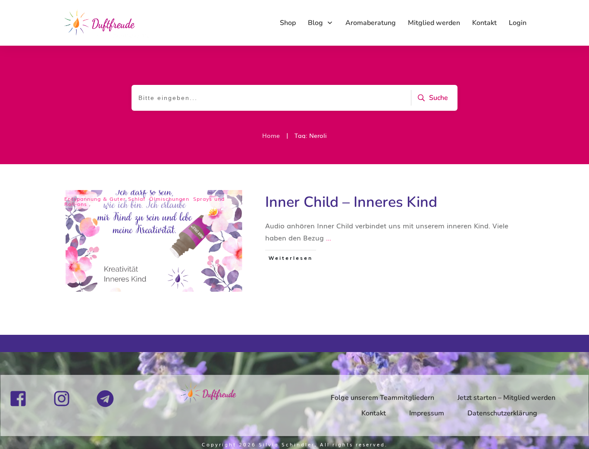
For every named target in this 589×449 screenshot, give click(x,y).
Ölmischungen (169, 199)
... (328, 237)
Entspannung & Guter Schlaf (104, 199)
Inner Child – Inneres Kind (351, 202)
